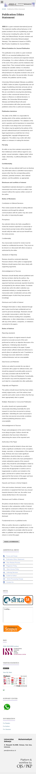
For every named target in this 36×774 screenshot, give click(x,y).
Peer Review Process (13, 562)
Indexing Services (12, 572)
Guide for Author (11, 575)
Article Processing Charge (15, 579)
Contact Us (10, 582)
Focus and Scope (11, 556)
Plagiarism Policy (11, 566)
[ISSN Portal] (14, 654)
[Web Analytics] (6, 668)
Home (4, 9)
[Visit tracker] (4, 690)
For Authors (6, 726)
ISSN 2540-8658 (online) (11, 646)
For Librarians (7, 729)
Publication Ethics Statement (15, 559)
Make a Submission (11, 541)
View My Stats (7, 672)
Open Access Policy (13, 569)
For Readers (6, 723)
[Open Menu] (2, 2)
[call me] (7, 710)
